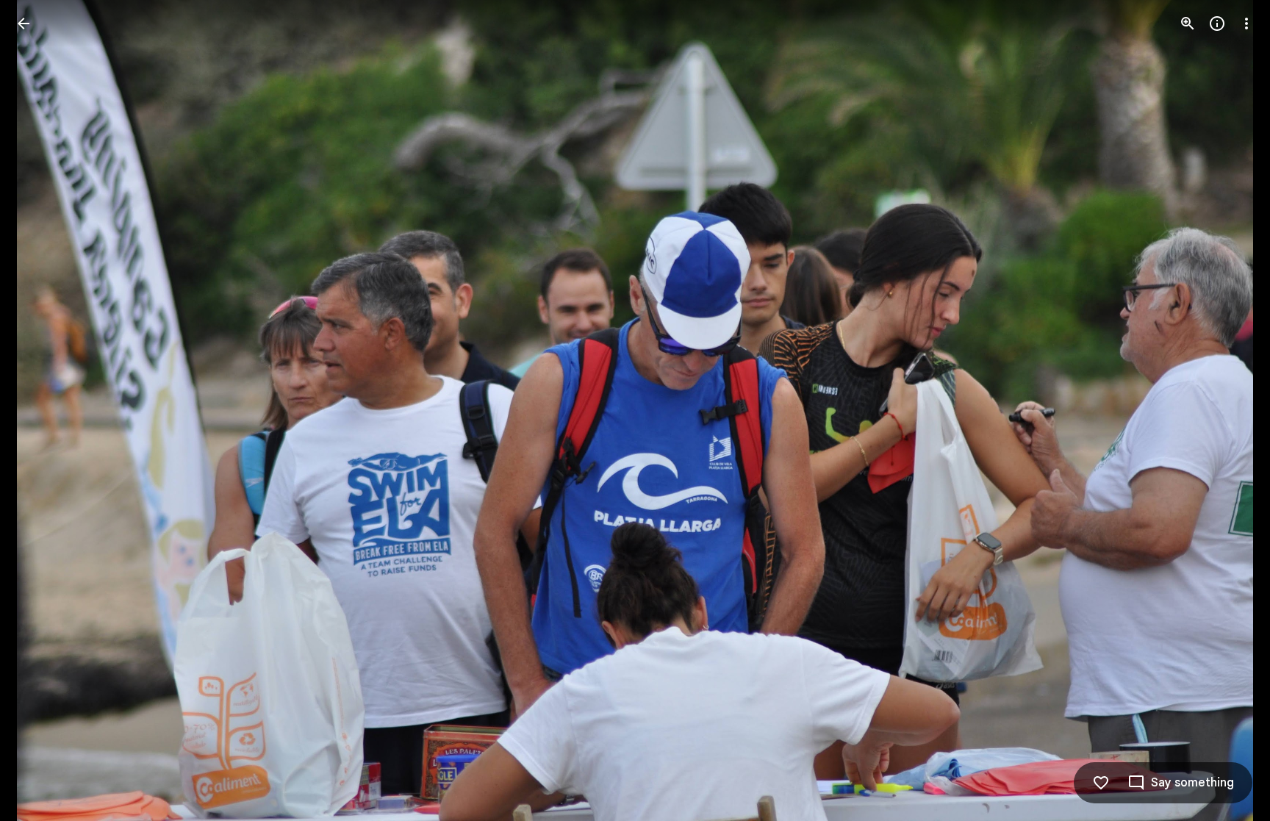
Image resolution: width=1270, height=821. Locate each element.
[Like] (1101, 783)
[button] (1228, 410)
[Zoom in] (1187, 23)
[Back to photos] (23, 23)
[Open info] (1217, 23)
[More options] (1246, 23)
